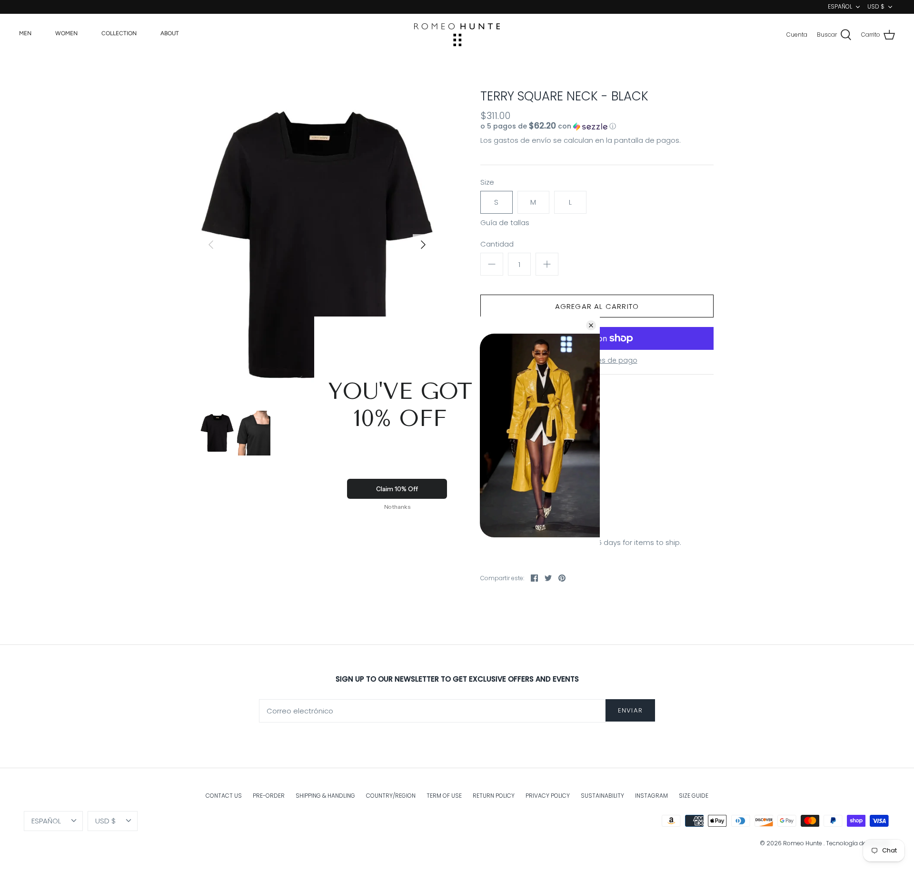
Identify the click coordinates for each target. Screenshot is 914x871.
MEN (25, 33)
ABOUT (169, 33)
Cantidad (497, 244)
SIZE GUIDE (693, 796)
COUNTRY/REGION (391, 796)
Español (840, 6)
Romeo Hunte (803, 843)
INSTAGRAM (651, 796)
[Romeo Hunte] (457, 34)
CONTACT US (224, 796)
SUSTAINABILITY (602, 796)
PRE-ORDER (269, 796)
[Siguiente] (423, 244)
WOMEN (66, 33)
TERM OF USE (444, 796)
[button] (578, 126)
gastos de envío (522, 140)
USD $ (875, 6)
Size (487, 182)
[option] (317, 244)
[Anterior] (210, 244)
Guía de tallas (504, 222)
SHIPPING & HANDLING (325, 796)
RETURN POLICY (494, 796)
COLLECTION (119, 33)
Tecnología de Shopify (858, 843)
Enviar (630, 710)
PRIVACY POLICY (548, 796)
